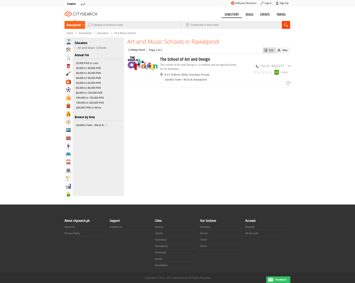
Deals (250, 14)
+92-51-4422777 (272, 66)
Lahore (159, 233)
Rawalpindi (74, 25)
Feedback (281, 279)
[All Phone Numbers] (289, 66)
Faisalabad (161, 265)
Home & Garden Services (69, 50)
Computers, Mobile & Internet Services (69, 130)
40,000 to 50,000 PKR (88, 78)
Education (102, 33)
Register (250, 227)
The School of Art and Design (185, 59)
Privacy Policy (72, 233)
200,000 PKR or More (88, 107)
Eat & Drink (69, 58)
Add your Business (245, 3)
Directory (232, 14)
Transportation (69, 162)
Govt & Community (69, 170)
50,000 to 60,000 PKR (88, 83)
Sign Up (284, 3)
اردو (83, 3)
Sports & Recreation (69, 90)
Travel (281, 14)
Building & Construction (69, 178)
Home (70, 33)
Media (69, 146)
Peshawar (160, 252)
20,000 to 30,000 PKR (88, 68)
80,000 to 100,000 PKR (89, 93)
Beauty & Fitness (69, 74)
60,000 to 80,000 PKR (88, 88)
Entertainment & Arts (69, 66)
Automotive (69, 154)
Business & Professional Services (69, 138)
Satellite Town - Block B (91, 125)
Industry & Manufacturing (69, 186)
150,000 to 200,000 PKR (90, 102)
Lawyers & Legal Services (69, 122)
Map (284, 50)
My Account (251, 233)
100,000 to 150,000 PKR (90, 97)
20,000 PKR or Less (87, 63)
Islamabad (161, 239)
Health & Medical (69, 82)
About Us (70, 227)
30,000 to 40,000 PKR (88, 73)
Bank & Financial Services (69, 114)
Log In (268, 3)
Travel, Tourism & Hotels (69, 106)
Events (265, 14)
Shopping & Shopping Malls (69, 98)
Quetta (158, 258)
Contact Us (116, 227)
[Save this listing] (288, 83)
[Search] (286, 25)
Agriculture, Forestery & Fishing (69, 194)
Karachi (159, 227)
